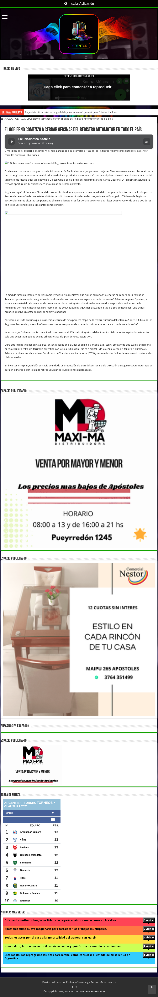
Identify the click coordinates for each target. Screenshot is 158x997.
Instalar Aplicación (81, 3)
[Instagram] (76, 987)
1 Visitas (149, 946)
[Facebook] (72, 987)
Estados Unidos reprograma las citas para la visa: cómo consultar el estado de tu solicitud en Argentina (67, 956)
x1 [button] (146, 141)
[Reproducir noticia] (11, 141)
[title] (152, 989)
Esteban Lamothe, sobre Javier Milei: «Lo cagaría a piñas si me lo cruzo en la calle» (60, 920)
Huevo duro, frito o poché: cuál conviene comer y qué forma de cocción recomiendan (63, 946)
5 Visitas (149, 920)
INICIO (7, 118)
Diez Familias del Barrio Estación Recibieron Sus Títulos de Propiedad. (62, 112)
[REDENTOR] (79, 34)
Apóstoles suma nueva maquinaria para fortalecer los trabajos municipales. (56, 928)
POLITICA (19, 118)
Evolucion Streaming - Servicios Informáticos (91, 982)
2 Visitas (149, 928)
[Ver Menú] (5, 17)
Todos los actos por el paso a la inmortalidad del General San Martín (51, 937)
